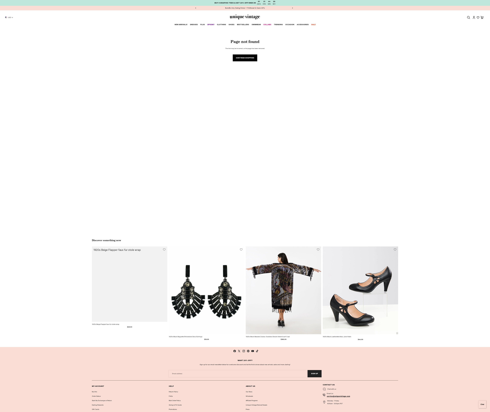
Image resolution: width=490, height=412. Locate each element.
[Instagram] (243, 351)
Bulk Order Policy (175, 400)
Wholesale (249, 396)
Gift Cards (95, 409)
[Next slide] (292, 8)
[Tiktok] (257, 351)
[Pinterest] (248, 351)
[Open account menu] (474, 17)
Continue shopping (245, 58)
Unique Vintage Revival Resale (256, 405)
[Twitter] (239, 351)
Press (247, 409)
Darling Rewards (97, 405)
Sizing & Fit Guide (175, 405)
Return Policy (173, 391)
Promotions (173, 409)
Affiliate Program (252, 400)
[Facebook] (234, 351)
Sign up (314, 373)
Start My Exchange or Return (102, 400)
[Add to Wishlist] (164, 249)
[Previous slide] (195, 8)
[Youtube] (252, 351)
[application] (482, 404)
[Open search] (468, 17)
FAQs (171, 396)
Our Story (249, 391)
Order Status (96, 396)
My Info (94, 391)
